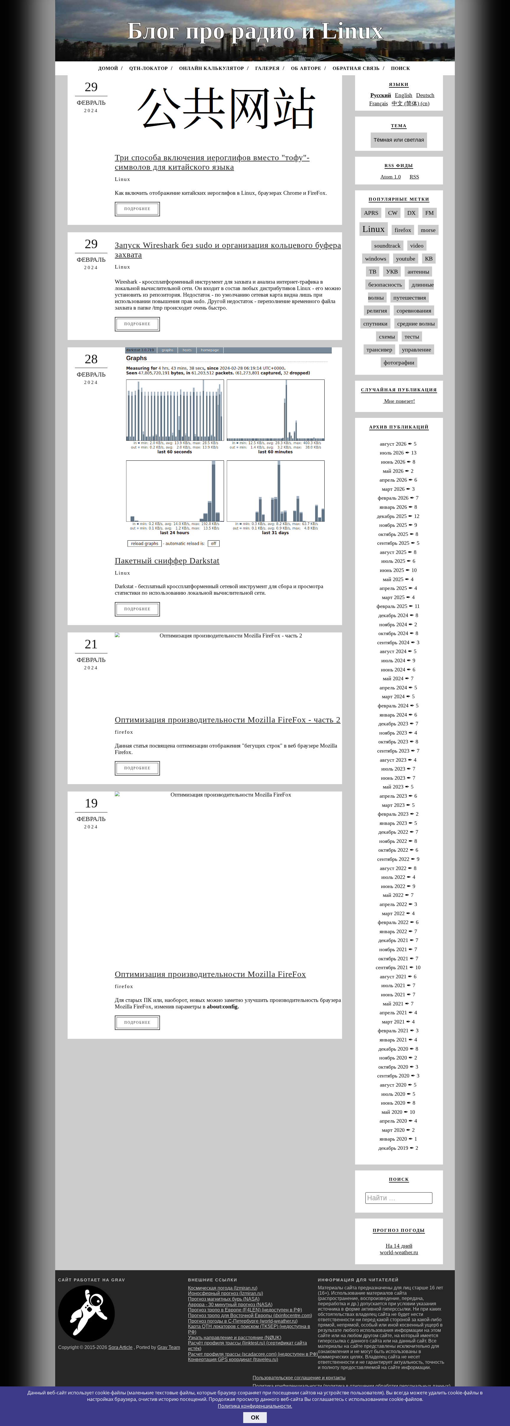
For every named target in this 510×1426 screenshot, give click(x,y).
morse (428, 230)
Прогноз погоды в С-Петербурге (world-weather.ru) (243, 1321)
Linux (122, 179)
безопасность (385, 284)
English (403, 95)
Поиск (400, 68)
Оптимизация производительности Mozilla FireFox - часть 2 (228, 719)
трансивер (379, 349)
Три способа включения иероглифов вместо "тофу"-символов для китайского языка (212, 162)
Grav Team (168, 1347)
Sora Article (120, 1347)
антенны (418, 271)
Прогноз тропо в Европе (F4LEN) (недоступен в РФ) (245, 1309)
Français (378, 103)
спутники (375, 323)
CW (393, 213)
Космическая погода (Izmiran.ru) (222, 1288)
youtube (405, 258)
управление (416, 349)
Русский (380, 95)
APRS (371, 213)
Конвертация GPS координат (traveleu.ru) (233, 1359)
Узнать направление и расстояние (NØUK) (234, 1337)
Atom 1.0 (390, 177)
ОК (255, 1417)
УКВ (392, 271)
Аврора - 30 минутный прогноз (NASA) (230, 1304)
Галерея (267, 68)
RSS (414, 177)
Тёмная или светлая (399, 140)
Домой (108, 68)
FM (429, 213)
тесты (412, 336)
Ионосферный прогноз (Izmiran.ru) (225, 1293)
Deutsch (425, 95)
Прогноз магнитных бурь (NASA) (223, 1298)
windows (375, 258)
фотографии (399, 362)
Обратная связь (356, 68)
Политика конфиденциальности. (255, 1406)
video (417, 245)
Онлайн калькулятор (211, 68)
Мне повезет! (399, 401)
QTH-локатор (148, 68)
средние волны (416, 323)
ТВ (372, 271)
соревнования (414, 310)
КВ (429, 258)
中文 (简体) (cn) (410, 103)
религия (377, 310)
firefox (124, 732)
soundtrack (387, 245)
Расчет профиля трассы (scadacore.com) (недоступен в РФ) (253, 1354)
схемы (387, 336)
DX (411, 213)
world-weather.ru (399, 1252)
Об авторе (306, 68)
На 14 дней (399, 1246)
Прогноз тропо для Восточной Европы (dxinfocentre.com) (250, 1315)
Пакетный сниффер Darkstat (167, 560)
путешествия (409, 297)
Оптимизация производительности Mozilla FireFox (210, 974)
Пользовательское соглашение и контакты (299, 1377)
